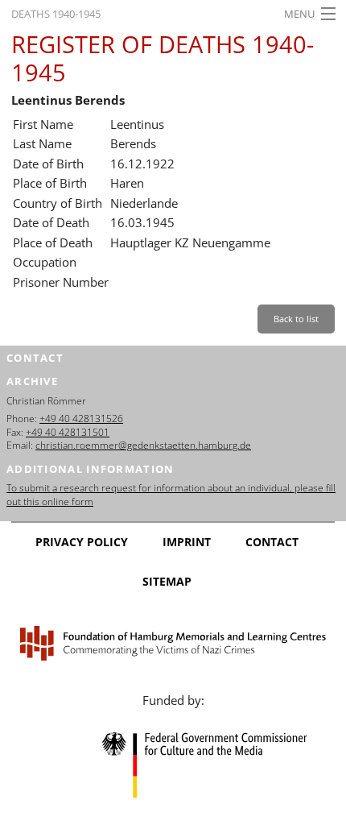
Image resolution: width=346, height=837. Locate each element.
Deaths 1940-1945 (56, 13)
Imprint (187, 541)
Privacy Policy (81, 541)
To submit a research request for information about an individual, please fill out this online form (171, 494)
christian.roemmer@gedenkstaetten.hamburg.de (143, 445)
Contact (272, 541)
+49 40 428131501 (67, 432)
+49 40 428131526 (81, 418)
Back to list (296, 319)
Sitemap (167, 581)
